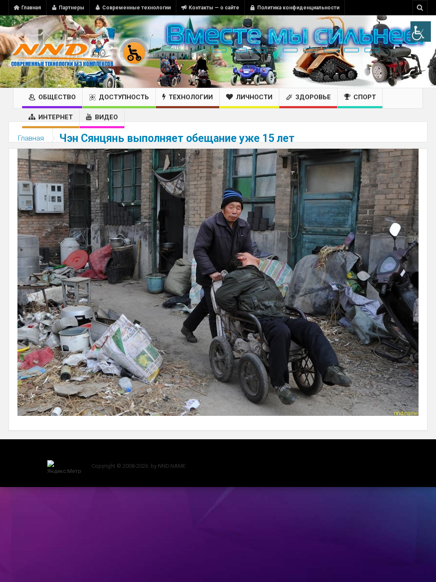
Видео (106, 117)
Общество (57, 97)
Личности (254, 97)
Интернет (55, 117)
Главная (31, 8)
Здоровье (313, 97)
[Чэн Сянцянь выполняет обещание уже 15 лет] (218, 281)
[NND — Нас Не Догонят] (79, 51)
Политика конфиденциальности (298, 8)
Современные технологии (136, 8)
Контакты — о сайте (214, 8)
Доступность (124, 97)
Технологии (191, 97)
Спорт (364, 97)
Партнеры (71, 8)
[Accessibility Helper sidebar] (420, 31)
